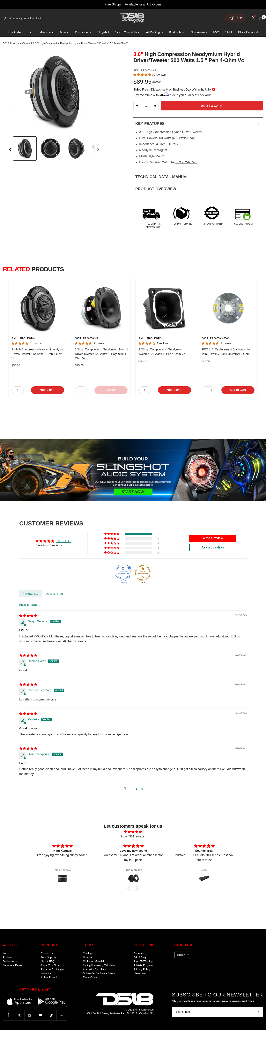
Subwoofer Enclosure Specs (99, 973)
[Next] (98, 150)
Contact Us (47, 953)
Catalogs (88, 953)
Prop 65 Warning (143, 961)
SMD (228, 32)
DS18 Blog (140, 957)
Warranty (46, 973)
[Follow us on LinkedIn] (61, 1015)
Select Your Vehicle (127, 32)
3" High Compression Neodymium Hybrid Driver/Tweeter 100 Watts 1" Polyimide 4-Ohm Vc (101, 354)
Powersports (83, 32)
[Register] (257, 1012)
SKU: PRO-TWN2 (86, 338)
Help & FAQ (47, 961)
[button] (142, 74)
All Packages (154, 32)
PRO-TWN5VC (186, 162)
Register (7, 957)
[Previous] (10, 150)
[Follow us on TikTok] (51, 1015)
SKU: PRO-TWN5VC (215, 338)
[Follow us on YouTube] (40, 1015)
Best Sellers (176, 32)
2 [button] (131, 789)
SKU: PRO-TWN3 (150, 338)
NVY (216, 32)
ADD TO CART (48, 390)
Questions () (54, 593)
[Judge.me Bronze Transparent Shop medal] (143, 573)
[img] (28, 615)
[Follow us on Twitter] (19, 1015)
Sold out (111, 390)
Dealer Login (10, 961)
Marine (64, 32)
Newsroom (140, 973)
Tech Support (48, 957)
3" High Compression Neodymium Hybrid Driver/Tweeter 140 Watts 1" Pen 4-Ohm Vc (37, 354)
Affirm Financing (50, 977)
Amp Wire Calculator (94, 969)
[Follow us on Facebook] (8, 1015)
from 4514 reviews (133, 836)
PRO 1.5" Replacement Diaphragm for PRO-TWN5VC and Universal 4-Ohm (226, 352)
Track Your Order (50, 965)
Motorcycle (47, 32)
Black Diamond (248, 32)
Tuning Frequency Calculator (99, 965)
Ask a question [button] (213, 547)
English (181, 954)
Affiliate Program (143, 965)
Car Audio (14, 32)
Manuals (87, 957)
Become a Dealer (12, 965)
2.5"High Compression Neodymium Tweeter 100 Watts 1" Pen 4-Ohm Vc (161, 352)
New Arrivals (199, 32)
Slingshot (103, 32)
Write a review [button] (213, 538)
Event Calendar (91, 977)
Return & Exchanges (52, 969)
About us (139, 953)
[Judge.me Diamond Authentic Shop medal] (123, 573)
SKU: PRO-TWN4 (23, 338)
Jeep (30, 32)
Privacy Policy (142, 969)
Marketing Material (93, 961)
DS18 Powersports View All (17, 43)
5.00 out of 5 (63, 541)
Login (6, 953)
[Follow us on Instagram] (29, 1015)
